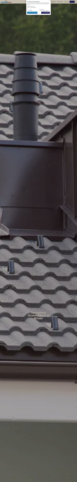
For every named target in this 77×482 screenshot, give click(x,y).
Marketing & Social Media (44, 10)
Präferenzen (42, 9)
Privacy (28, 7)
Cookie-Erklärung (33, 7)
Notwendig (30, 9)
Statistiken (30, 10)
